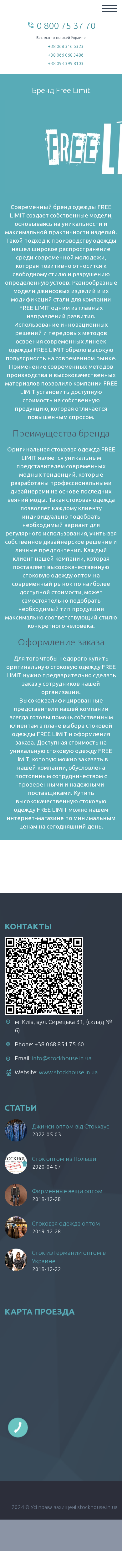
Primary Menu (109, 8)
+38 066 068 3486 (66, 55)
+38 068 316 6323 (66, 46)
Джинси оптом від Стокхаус (70, 1126)
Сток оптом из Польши (64, 1158)
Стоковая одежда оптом (66, 1223)
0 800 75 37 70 (66, 25)
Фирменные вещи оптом (67, 1191)
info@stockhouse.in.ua (62, 1058)
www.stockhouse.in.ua (68, 1072)
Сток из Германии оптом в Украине (69, 1256)
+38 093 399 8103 (66, 63)
